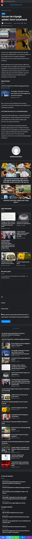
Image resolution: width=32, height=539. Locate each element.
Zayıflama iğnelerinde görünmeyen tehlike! (17, 456)
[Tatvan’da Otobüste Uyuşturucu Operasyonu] (24, 217)
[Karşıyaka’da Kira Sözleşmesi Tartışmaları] (6, 417)
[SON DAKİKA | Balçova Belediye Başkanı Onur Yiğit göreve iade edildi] (6, 464)
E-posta (3, 302)
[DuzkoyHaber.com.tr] (16, 5)
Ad (2, 296)
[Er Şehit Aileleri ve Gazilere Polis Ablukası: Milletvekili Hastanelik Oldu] (6, 450)
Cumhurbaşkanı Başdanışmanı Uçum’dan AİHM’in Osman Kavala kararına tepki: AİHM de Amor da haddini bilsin (8, 244)
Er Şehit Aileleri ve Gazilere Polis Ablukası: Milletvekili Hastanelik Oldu (20, 449)
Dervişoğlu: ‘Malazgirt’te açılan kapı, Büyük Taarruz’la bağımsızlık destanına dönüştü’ (20, 93)
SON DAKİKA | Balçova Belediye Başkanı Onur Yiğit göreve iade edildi (20, 463)
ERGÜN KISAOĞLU (8, 23)
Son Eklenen (16, 328)
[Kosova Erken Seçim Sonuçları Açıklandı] (6, 437)
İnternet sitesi (4, 308)
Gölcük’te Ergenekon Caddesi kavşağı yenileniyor (15, 86)
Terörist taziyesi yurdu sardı (23, 262)
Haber (9, 10)
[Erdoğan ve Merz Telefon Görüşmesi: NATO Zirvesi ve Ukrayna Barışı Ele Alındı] (8, 217)
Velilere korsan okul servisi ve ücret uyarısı (7, 262)
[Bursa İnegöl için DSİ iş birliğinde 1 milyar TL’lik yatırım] (6, 346)
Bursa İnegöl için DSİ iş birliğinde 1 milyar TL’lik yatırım (17, 1)
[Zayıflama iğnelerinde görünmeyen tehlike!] (6, 457)
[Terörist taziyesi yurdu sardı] (24, 256)
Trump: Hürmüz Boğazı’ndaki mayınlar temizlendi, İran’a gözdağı (23, 234)
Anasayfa (5, 10)
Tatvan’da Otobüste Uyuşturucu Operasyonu (23, 222)
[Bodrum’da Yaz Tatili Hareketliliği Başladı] (6, 430)
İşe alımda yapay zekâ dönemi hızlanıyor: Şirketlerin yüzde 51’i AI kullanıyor (13, 334)
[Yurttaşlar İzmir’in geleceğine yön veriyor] (6, 360)
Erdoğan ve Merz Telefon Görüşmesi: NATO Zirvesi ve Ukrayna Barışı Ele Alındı (8, 224)
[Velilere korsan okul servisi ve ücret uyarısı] (8, 256)
